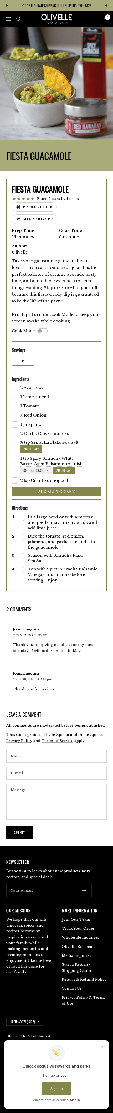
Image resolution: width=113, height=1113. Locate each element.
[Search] (18, 19)
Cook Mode (23, 330)
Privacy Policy (19, 740)
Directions (20, 507)
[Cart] (104, 19)
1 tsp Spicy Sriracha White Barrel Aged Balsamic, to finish (51, 461)
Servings (18, 349)
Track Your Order (78, 928)
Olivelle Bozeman (78, 946)
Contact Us (71, 988)
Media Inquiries (76, 955)
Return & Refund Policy (84, 979)
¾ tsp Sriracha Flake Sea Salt (49, 442)
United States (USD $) (22, 1021)
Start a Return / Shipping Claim (76, 967)
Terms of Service (57, 740)
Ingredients (20, 379)
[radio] (14, 199)
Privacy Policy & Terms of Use (83, 1000)
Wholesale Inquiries (80, 937)
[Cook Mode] (42, 330)
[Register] (84, 890)
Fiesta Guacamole (40, 189)
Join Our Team (76, 919)
